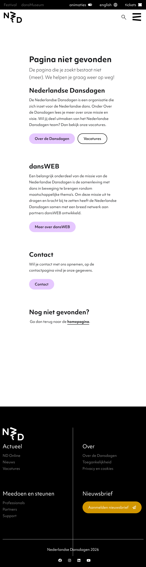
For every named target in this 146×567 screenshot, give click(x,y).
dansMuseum (32, 4)
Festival (10, 4)
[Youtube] (88, 560)
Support (10, 515)
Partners (10, 509)
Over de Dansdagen (52, 138)
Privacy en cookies (98, 468)
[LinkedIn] (78, 560)
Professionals (14, 502)
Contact (41, 284)
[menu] (136, 17)
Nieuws (9, 462)
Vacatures (92, 138)
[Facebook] (60, 560)
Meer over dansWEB (52, 226)
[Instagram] (69, 560)
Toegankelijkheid (97, 462)
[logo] (13, 17)
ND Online (11, 455)
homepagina (78, 321)
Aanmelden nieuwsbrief (108, 507)
